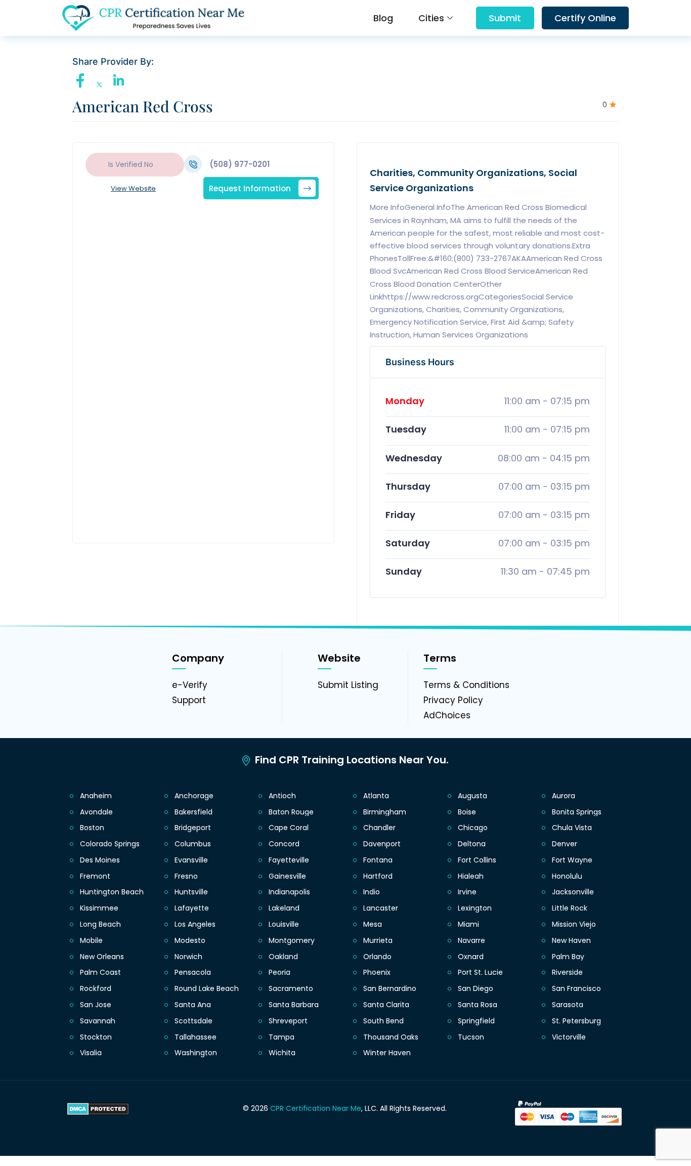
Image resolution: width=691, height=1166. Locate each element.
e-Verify (189, 685)
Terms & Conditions (466, 685)
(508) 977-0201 (239, 164)
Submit (505, 18)
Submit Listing (348, 685)
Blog (383, 18)
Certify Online (585, 18)
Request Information (250, 188)
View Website (133, 188)
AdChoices (446, 715)
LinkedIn (121, 80)
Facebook (83, 80)
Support (189, 700)
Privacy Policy (453, 700)
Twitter (102, 85)
